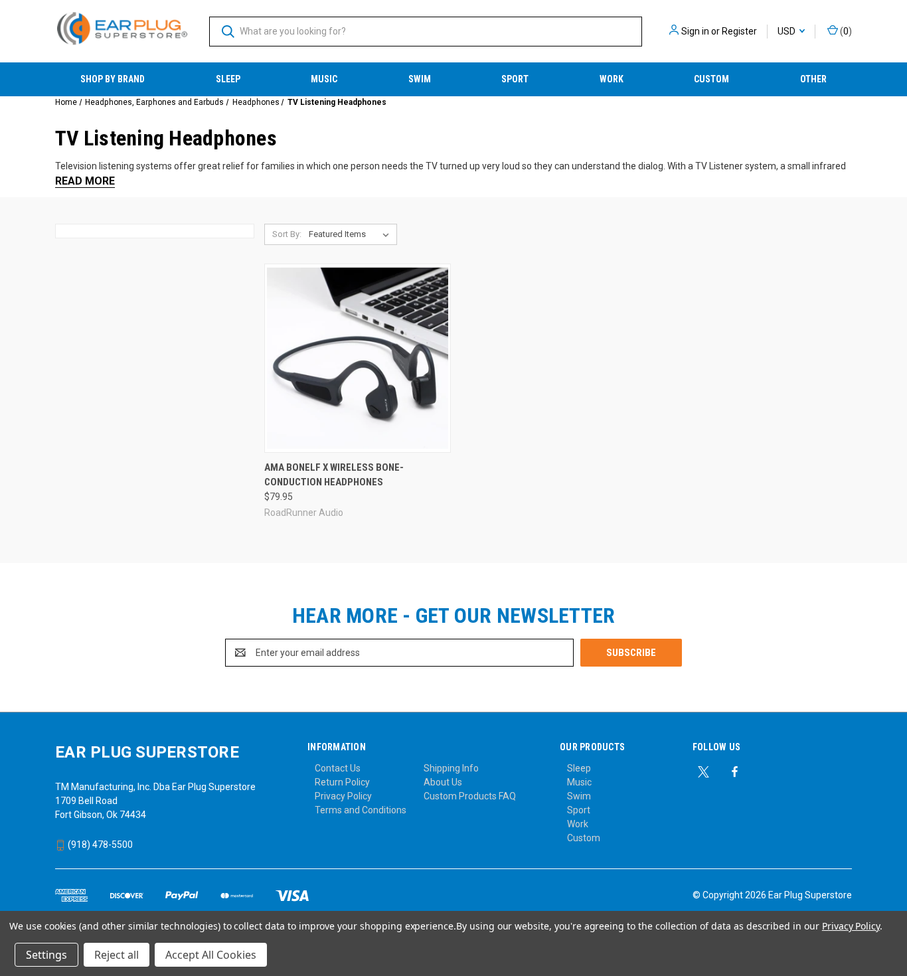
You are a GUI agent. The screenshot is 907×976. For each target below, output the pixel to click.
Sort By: (286, 234)
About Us (443, 782)
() (845, 31)
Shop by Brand (112, 79)
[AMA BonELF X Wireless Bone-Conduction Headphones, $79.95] (357, 358)
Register (739, 31)
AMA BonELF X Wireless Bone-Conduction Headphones (334, 475)
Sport (515, 79)
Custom (711, 79)
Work (611, 79)
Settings (46, 954)
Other (813, 79)
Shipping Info (451, 768)
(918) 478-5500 (99, 844)
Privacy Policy (343, 796)
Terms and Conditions (360, 810)
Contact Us (338, 768)
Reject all (116, 954)
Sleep (228, 79)
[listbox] (351, 234)
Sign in (695, 31)
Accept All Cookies (210, 954)
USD (787, 31)
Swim (419, 79)
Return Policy (342, 782)
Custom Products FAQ (470, 796)
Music (324, 79)
